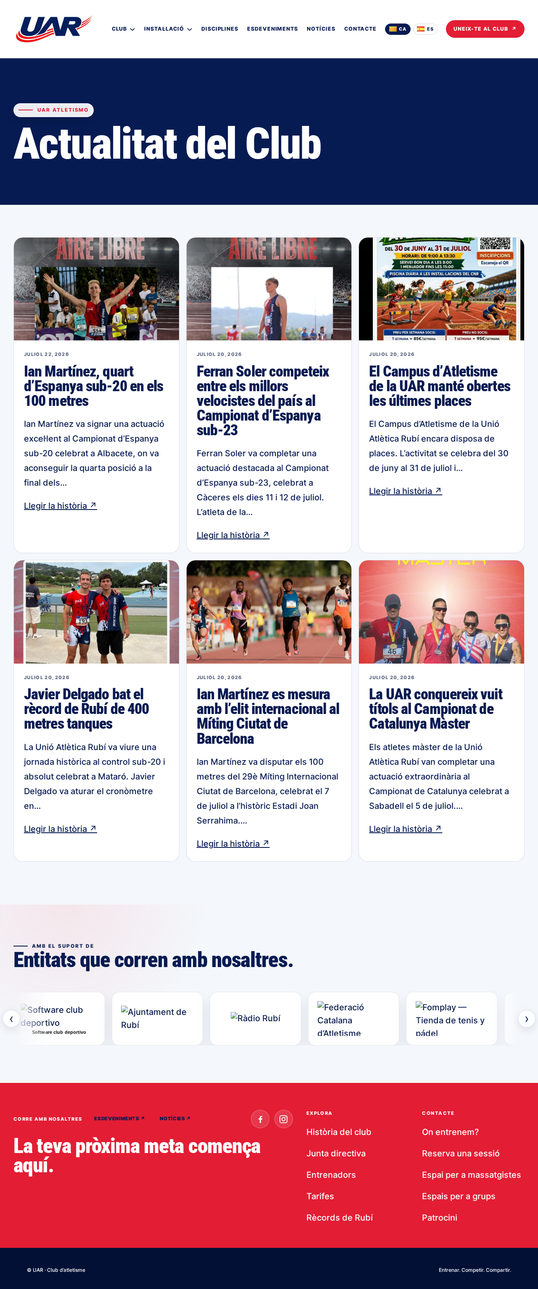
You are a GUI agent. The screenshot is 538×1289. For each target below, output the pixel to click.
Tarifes (320, 1196)
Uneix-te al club (485, 29)
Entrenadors (331, 1175)
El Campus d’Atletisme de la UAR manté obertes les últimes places (439, 386)
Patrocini (439, 1218)
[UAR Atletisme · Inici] (53, 29)
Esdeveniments (119, 1119)
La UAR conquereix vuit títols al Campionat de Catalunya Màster (435, 709)
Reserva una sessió (461, 1153)
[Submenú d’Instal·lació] (190, 29)
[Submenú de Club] (132, 29)
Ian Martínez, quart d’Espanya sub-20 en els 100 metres (93, 386)
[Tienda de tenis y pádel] (452, 1019)
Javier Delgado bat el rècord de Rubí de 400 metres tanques (86, 709)
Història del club (339, 1132)
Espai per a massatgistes (471, 1175)
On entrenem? (450, 1132)
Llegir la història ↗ (60, 506)
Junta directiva (336, 1153)
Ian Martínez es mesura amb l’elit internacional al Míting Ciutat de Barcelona (268, 716)
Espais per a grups (459, 1196)
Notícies (175, 1119)
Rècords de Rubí (339, 1218)
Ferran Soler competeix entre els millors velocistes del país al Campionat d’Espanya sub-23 (263, 401)
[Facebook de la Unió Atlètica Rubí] (260, 1119)
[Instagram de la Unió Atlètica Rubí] (283, 1119)
